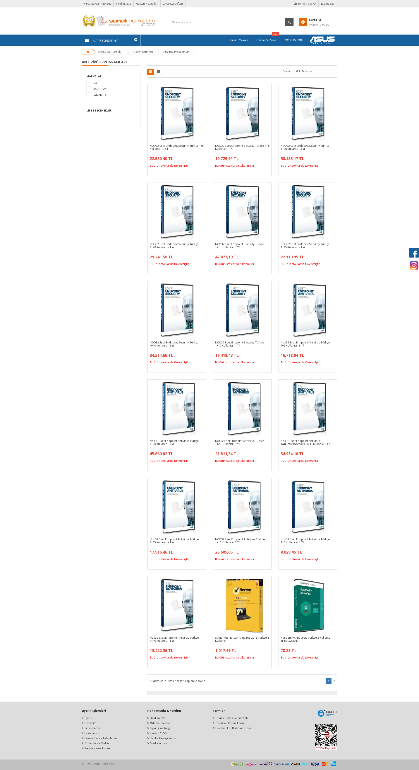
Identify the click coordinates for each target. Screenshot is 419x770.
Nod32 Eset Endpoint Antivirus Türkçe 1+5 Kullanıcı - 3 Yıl (305, 343)
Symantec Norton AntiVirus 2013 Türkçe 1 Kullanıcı (242, 639)
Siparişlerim (92, 728)
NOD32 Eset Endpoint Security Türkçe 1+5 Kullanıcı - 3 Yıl (177, 147)
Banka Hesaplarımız (163, 738)
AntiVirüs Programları (176, 52)
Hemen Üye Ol (306, 3)
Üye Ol (88, 718)
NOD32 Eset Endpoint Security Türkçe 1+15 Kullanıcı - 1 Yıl (305, 245)
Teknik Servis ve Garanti (231, 718)
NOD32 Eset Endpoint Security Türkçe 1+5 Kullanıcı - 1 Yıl (242, 147)
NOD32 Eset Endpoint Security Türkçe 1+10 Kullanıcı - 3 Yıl (174, 343)
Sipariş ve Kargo (160, 728)
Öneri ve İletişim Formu (230, 723)
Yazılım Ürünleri (142, 52)
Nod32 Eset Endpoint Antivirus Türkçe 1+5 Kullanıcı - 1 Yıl (305, 540)
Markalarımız (158, 743)
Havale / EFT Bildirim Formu (233, 728)
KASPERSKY (100, 89)
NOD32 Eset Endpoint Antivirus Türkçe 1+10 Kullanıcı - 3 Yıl (240, 540)
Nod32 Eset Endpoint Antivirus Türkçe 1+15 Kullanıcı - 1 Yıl (174, 540)
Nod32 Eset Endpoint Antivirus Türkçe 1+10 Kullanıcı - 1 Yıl (174, 639)
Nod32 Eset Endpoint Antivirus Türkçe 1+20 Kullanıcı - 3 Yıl (174, 442)
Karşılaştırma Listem (97, 748)
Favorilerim (91, 733)
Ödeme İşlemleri (161, 723)
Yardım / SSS (123, 3)
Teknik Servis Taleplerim (100, 738)
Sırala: (286, 71)
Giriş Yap (329, 3)
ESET (96, 83)
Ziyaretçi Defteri (173, 3)
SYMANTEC (100, 95)
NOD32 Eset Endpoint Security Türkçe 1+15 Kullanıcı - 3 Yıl (239, 245)
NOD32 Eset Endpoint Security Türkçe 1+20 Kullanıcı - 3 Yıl (305, 147)
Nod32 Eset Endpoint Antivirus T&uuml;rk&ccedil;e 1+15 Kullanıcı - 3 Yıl (306, 442)
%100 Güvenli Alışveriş (97, 3)
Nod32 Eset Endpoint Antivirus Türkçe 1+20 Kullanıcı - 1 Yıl (239, 442)
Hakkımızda (157, 718)
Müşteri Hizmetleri (147, 3)
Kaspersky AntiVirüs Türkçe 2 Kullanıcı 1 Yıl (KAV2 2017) (307, 639)
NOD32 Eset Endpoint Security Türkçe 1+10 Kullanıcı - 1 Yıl (239, 343)
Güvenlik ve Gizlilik (96, 743)
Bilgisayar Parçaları (110, 52)
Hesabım (90, 723)
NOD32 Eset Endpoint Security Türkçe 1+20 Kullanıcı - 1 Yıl (174, 245)
